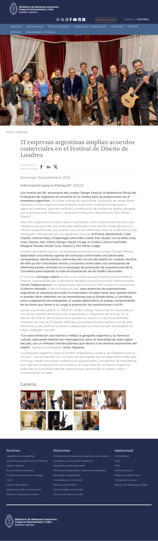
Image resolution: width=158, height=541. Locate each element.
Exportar (117, 26)
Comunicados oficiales (40, 32)
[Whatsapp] (58, 19)
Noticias (15, 32)
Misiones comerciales (64, 484)
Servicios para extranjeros (20, 470)
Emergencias (106, 19)
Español (143, 19)
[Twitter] (62, 19)
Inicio (10, 132)
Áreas (118, 460)
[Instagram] (66, 19)
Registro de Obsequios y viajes (131, 484)
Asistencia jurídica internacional (23, 489)
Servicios (16, 26)
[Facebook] (71, 19)
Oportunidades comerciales (68, 489)
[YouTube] (75, 19)
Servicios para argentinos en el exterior (27, 460)
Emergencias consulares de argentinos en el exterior (81, 456)
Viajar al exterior (15, 465)
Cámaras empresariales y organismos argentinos (79, 470)
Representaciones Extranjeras (69, 465)
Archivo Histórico (124, 470)
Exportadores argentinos (66, 475)
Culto (9, 480)
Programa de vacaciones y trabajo (24, 475)
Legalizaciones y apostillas (20, 456)
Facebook (41, 167)
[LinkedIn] (79, 19)
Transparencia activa (126, 480)
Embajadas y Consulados (90, 26)
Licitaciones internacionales (68, 494)
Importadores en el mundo (67, 480)
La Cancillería (122, 456)
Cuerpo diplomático (17, 484)
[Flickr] (83, 19)
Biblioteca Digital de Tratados (22, 494)
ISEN (117, 465)
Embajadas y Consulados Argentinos (73, 460)
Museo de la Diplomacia (128, 475)
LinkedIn (48, 167)
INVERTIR (132, 26)
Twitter (55, 167)
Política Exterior (59, 26)
